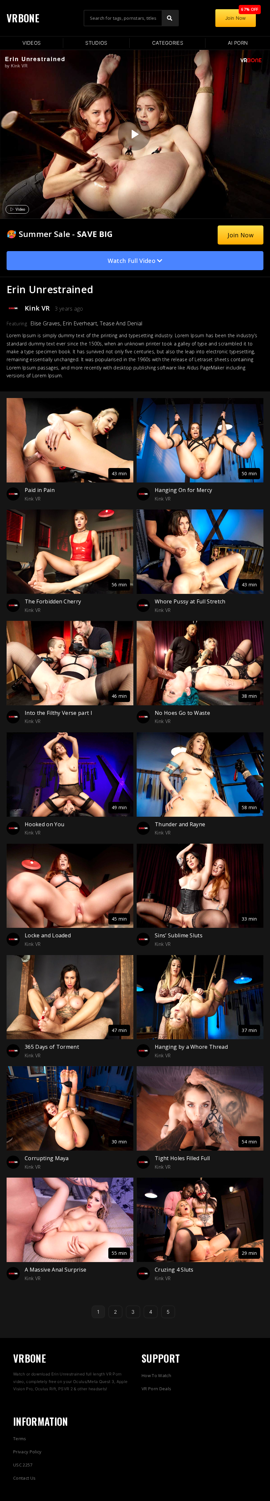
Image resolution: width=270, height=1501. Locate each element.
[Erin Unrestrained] (134, 134)
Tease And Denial (121, 323)
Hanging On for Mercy (183, 490)
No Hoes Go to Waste (182, 712)
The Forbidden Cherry (53, 601)
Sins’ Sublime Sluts (178, 935)
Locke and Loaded (48, 935)
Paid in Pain (40, 490)
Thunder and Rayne (180, 824)
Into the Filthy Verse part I (58, 712)
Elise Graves (45, 323)
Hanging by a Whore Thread (191, 1046)
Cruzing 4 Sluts (174, 1269)
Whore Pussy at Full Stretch (190, 601)
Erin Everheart (80, 323)
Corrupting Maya (47, 1158)
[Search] (170, 18)
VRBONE (23, 18)
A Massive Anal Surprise (55, 1269)
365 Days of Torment (52, 1046)
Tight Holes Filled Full (182, 1158)
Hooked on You (44, 824)
